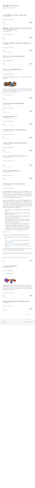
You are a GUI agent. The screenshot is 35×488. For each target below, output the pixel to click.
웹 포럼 (16, 253)
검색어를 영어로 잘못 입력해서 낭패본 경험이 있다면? (16, 301)
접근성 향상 (18, 195)
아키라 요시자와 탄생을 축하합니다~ (12, 170)
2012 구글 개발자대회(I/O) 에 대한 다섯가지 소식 (15, 156)
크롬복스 (21, 237)
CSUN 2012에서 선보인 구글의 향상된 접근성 (14, 184)
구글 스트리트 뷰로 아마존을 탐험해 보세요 (13, 103)
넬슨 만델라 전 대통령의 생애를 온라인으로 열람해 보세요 (17, 43)
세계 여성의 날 (5, 273)
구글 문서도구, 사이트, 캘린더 (10, 240)
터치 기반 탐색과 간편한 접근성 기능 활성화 (18, 243)
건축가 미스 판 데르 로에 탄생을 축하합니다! (14, 56)
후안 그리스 (21, 76)
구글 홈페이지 (20, 90)
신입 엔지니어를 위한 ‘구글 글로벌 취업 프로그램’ (15, 143)
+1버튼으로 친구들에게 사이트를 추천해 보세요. (14, 129)
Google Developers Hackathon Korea (8, 125)
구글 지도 (5, 112)
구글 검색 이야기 (6, 310)
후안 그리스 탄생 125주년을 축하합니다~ (13, 69)
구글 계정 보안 (6, 24)
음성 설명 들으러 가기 (7, 231)
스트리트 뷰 (8, 112)
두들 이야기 (5, 65)
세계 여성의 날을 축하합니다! (10, 266)
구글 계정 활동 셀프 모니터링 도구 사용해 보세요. (15, 15)
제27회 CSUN (21, 191)
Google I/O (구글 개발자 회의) (7, 166)
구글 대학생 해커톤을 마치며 (10, 116)
